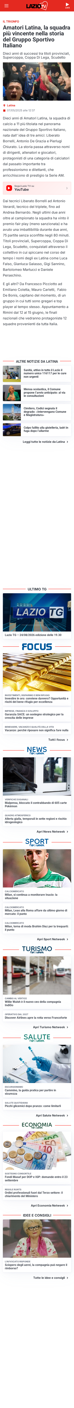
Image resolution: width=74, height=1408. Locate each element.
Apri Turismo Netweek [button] (49, 1027)
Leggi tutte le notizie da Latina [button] (44, 441)
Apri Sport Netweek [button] (51, 939)
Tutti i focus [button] (56, 739)
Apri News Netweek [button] (51, 831)
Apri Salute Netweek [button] (50, 1115)
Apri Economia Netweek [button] (48, 1205)
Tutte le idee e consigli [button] (49, 1277)
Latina (11, 105)
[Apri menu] (6, 5)
